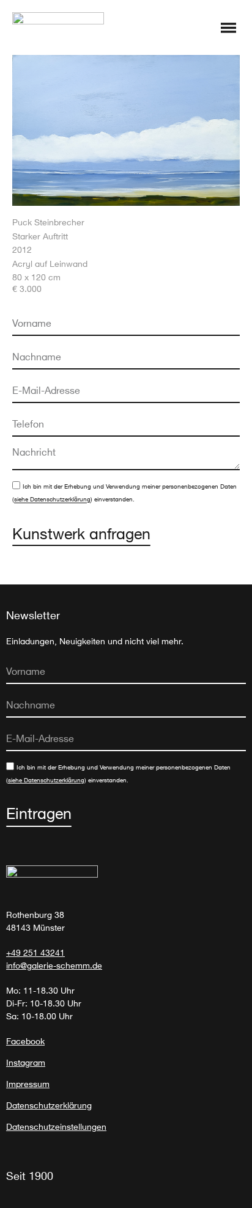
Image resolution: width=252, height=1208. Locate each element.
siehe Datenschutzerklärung (52, 500)
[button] (228, 28)
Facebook (25, 1041)
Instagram (25, 1062)
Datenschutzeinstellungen (56, 1126)
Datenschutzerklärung (49, 1105)
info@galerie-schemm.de (54, 965)
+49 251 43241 (35, 952)
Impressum (28, 1084)
